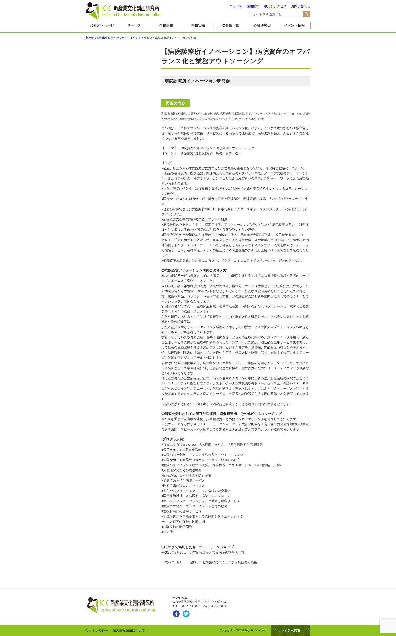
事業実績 (198, 25)
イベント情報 (294, 25)
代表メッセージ (102, 25)
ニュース (235, 6)
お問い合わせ (300, 6)
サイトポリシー (97, 630)
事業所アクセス (275, 6)
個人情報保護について (129, 630)
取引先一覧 (230, 25)
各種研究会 (262, 25)
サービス (134, 25)
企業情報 (166, 25)
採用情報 (253, 6)
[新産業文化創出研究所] (123, 19)
